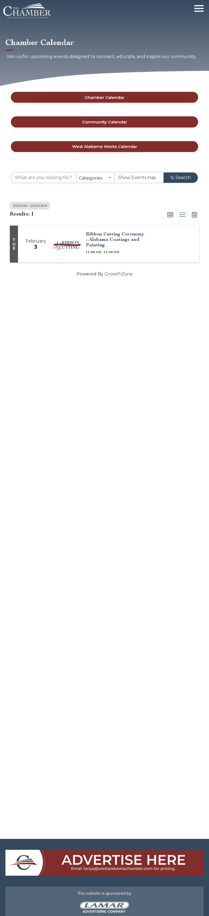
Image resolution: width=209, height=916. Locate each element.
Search (183, 177)
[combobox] (95, 177)
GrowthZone (118, 274)
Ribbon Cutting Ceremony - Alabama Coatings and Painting (115, 239)
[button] (170, 215)
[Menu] (199, 7)
